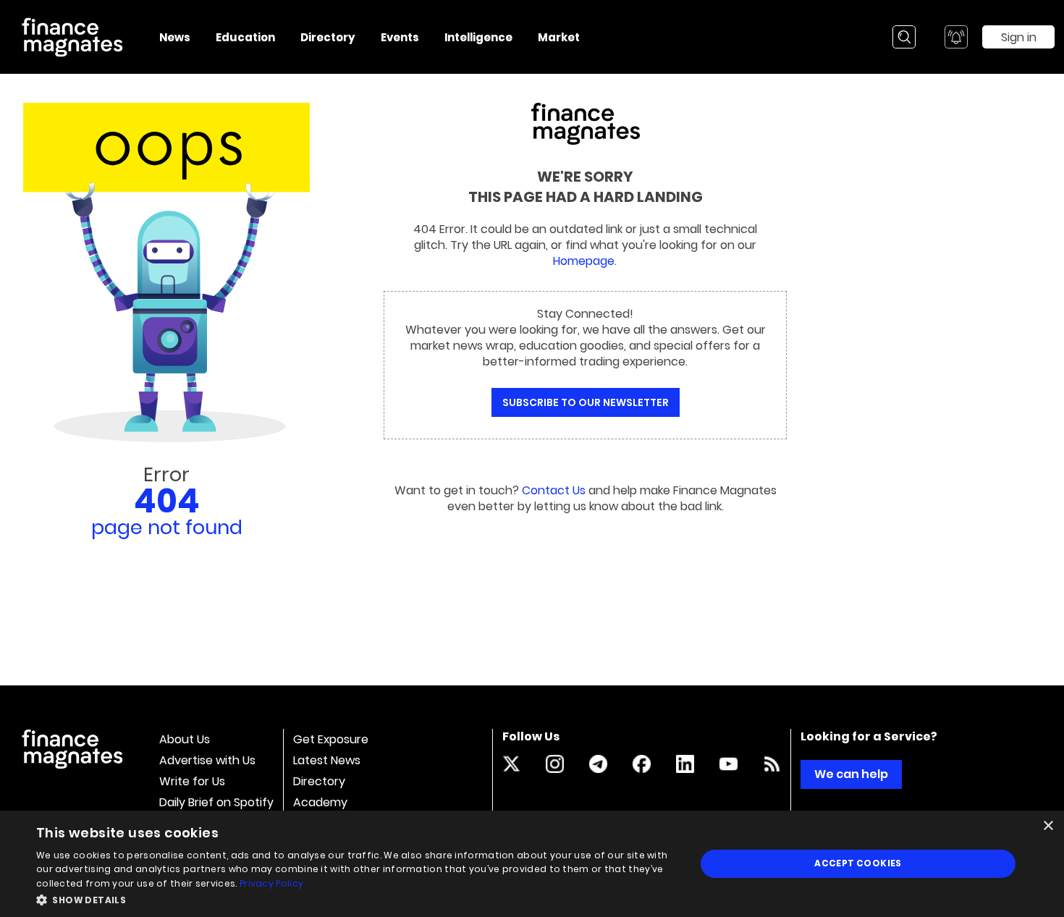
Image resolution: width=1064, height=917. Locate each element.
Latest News (326, 760)
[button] (356, 898)
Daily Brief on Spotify (216, 802)
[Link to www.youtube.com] (728, 764)
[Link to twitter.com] (511, 764)
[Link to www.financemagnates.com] (772, 764)
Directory (319, 781)
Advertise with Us (207, 760)
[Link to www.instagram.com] (555, 764)
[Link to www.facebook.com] (642, 764)
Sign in (1018, 37)
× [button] (1047, 826)
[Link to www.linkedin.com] (685, 764)
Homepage (584, 261)
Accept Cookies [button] (858, 863)
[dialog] (532, 864)
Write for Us (192, 781)
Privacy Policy (271, 883)
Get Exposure (330, 739)
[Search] (904, 36)
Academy (320, 802)
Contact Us (554, 490)
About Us (184, 739)
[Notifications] (956, 36)
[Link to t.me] (598, 764)
